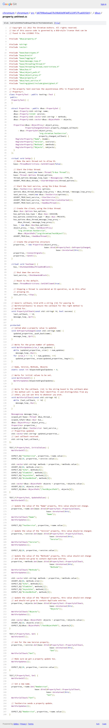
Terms (30, 724)
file (57, 23)
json (104, 724)
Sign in (103, 4)
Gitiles (16, 724)
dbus (97, 12)
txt (97, 724)
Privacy (23, 724)
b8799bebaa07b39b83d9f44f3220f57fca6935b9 (63, 12)
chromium (8, 12)
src (32, 12)
